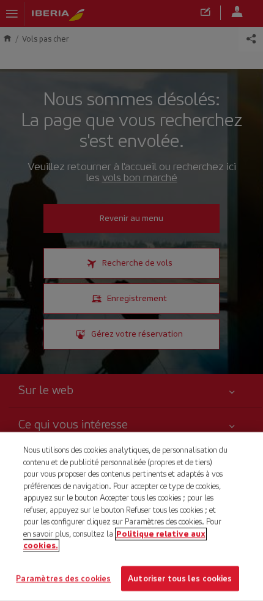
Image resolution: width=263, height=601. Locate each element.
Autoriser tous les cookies (180, 578)
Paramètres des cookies (63, 578)
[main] (131, 516)
